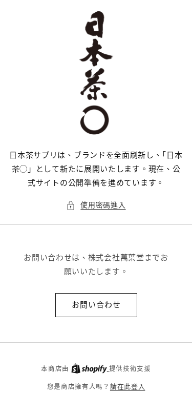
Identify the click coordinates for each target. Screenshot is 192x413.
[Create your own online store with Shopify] (90, 368)
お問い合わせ (96, 304)
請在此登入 (127, 386)
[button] (95, 205)
